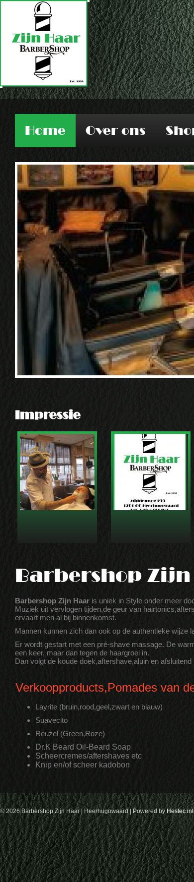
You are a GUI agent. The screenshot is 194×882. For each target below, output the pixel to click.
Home (45, 130)
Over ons (116, 130)
